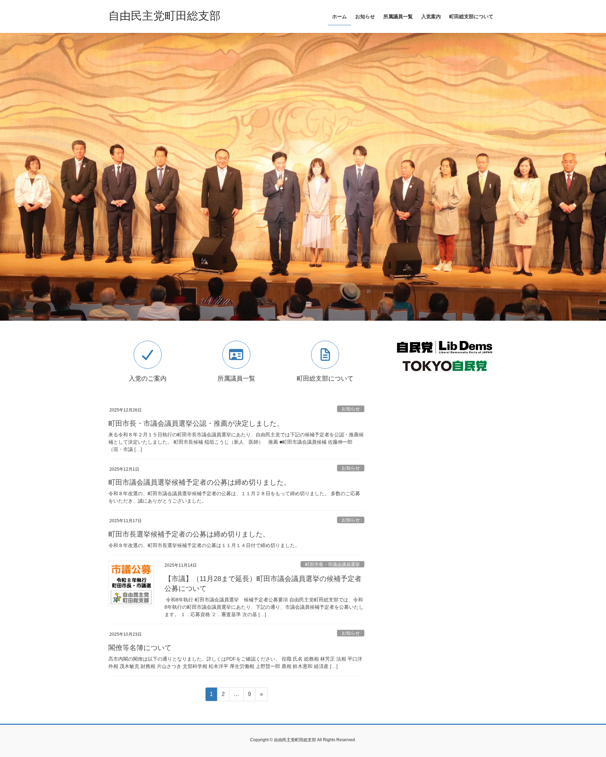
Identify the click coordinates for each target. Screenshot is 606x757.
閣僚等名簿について (139, 648)
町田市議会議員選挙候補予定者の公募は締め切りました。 (199, 482)
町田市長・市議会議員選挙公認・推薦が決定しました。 (196, 423)
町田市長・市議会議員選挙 (332, 564)
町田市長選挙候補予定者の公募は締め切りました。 (189, 534)
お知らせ (351, 408)
